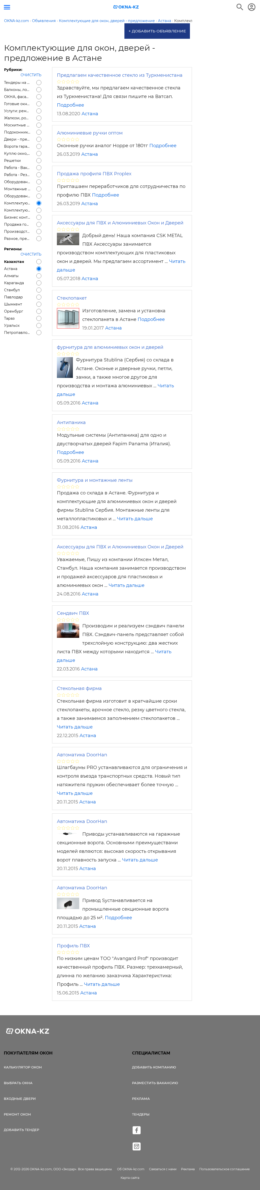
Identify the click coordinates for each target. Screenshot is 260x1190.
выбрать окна (18, 1083)
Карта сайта (130, 1178)
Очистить (31, 75)
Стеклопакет (72, 298)
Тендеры (141, 1114)
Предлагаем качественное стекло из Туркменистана (120, 75)
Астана (90, 114)
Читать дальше (135, 519)
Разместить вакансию (155, 1083)
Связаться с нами (162, 1169)
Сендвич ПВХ (73, 613)
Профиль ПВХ (73, 946)
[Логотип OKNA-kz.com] (126, 7)
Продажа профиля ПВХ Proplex (94, 174)
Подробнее (70, 105)
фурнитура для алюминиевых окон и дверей (110, 347)
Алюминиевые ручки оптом (90, 133)
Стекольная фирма (79, 688)
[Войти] (251, 7)
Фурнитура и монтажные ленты (95, 480)
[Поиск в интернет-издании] (240, 7)
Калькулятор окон (23, 1067)
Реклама (141, 1099)
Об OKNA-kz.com (130, 1169)
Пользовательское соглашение (224, 1169)
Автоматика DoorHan (82, 755)
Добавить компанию (154, 1067)
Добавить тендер (21, 1130)
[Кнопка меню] (7, 7)
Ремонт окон (17, 1114)
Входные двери (20, 1099)
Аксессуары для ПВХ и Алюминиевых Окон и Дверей (120, 223)
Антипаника (71, 422)
